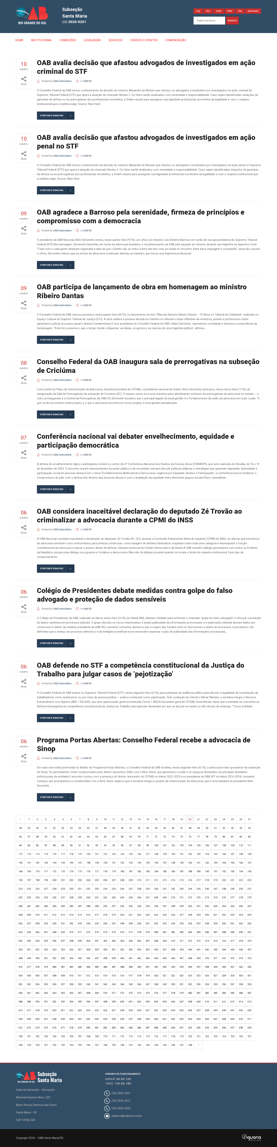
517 (131, 975)
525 (198, 975)
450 (37, 958)
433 (131, 949)
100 (156, 845)
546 (139, 984)
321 (131, 914)
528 (224, 975)
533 (29, 984)
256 (54, 897)
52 (224, 828)
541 (97, 984)
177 (97, 871)
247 (215, 888)
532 (20, 984)
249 (232, 888)
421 (29, 949)
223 (249, 880)
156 (156, 862)
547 (148, 984)
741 (131, 1045)
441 (198, 949)
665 (198, 1019)
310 (37, 914)
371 (80, 932)
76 (190, 836)
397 (63, 940)
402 (105, 940)
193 (232, 871)
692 (190, 1027)
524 (190, 975)
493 (165, 966)
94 (105, 845)
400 (88, 940)
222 (241, 880)
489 (131, 966)
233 (97, 888)
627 (114, 1010)
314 (71, 914)
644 (20, 1019)
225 (29, 888)
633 (165, 1010)
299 (182, 906)
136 (224, 854)
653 (97, 1019)
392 (20, 940)
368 (54, 932)
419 (249, 940)
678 (71, 1027)
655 (114, 1019)
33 (62, 828)
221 (232, 880)
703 (46, 1036)
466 (173, 958)
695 (215, 1027)
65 (96, 836)
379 (148, 932)
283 (46, 906)
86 (37, 845)
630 (139, 1010)
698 (241, 1027)
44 (156, 828)
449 (29, 958)
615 (249, 1001)
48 (190, 828)
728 (20, 1045)
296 (156, 906)
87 (45, 845)
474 (241, 958)
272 (190, 897)
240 (156, 888)
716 (156, 1036)
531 (249, 975)
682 (105, 1027)
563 (46, 993)
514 (105, 975)
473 (232, 958)
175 (80, 871)
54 (241, 828)
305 (232, 906)
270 (173, 897)
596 (88, 1001)
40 (122, 828)
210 (139, 880)
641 (232, 1010)
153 (131, 862)
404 (122, 940)
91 (79, 845)
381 (165, 932)
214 (173, 880)
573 (131, 993)
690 (173, 1027)
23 (215, 819)
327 (182, 914)
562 (37, 993)
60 (54, 836)
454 (71, 958)
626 (105, 1010)
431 (114, 949)
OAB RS (87, 81)
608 (190, 1001)
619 (46, 1010)
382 (173, 932)
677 (63, 1027)
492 (156, 966)
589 (29, 1001)
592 (54, 1001)
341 (63, 923)
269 (165, 897)
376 (122, 932)
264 (122, 897)
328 (190, 914)
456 (88, 958)
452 (54, 958)
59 (45, 836)
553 (198, 984)
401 (97, 940)
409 (165, 940)
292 (122, 906)
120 (88, 854)
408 (156, 940)
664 (190, 1019)
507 (46, 975)
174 (71, 871)
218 (207, 880)
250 (241, 888)
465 (165, 958)
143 (46, 862)
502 (241, 966)
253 (29, 897)
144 (54, 862)
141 (29, 862)
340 (54, 923)
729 (29, 1045)
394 (37, 940)
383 (182, 932)
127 (148, 854)
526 (207, 975)
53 (232, 828)
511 (80, 975)
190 (207, 871)
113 (29, 854)
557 (232, 984)
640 (224, 1010)
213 (165, 880)
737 (97, 1045)
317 (97, 914)
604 (156, 1001)
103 (182, 845)
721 (198, 1036)
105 (198, 845)
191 (215, 871)
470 (207, 958)
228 (54, 888)
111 (249, 845)
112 (20, 854)
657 (131, 1019)
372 (88, 932)
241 (165, 888)
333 (232, 914)
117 (63, 854)
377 (131, 932)
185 (165, 871)
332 (224, 914)
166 (241, 862)
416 (224, 940)
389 (232, 932)
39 (113, 828)
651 (80, 1019)
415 (215, 940)
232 (88, 888)
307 (249, 906)
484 (88, 966)
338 (37, 923)
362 (241, 923)
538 (71, 984)
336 (20, 923)
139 (249, 854)
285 (63, 906)
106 (207, 845)
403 (114, 940)
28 (20, 828)
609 (198, 1001)
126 (139, 854)
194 (241, 871)
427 (80, 949)
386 (207, 932)
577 (165, 993)
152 (122, 862)
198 (37, 880)
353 (165, 923)
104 (190, 845)
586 (241, 993)
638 (207, 1010)
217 (198, 880)
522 (173, 975)
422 (37, 949)
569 (97, 993)
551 (182, 984)
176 (88, 871)
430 (105, 949)
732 (54, 1045)
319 (114, 914)
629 (131, 1010)
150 (105, 862)
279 (249, 897)
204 (88, 880)
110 (241, 845)
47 (181, 828)
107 (215, 845)
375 (114, 932)
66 (105, 836)
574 (139, 993)
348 (122, 923)
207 (114, 880)
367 (46, 932)
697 (232, 1027)
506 (37, 975)
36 (88, 828)
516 (122, 975)
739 (114, 1045)
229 (63, 888)
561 (29, 993)
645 (29, 1019)
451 (46, 958)
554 (207, 984)
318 (105, 914)
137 (232, 854)
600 (122, 1001)
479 (46, 966)
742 (139, 1045)
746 (173, 1045)
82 (241, 836)
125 (131, 854)
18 (173, 819)
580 (190, 993)
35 (79, 828)
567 (80, 993)
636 (190, 1010)
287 (80, 906)
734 (71, 1045)
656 (122, 1019)
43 (147, 828)
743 (148, 1045)
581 (198, 993)
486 (105, 966)
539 (80, 984)
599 (114, 1001)
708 (88, 1036)
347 (114, 923)
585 (232, 993)
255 (46, 897)
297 (165, 906)
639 (215, 1010)
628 (122, 1010)
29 (29, 828)
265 (131, 897)
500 (224, 966)
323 (148, 914)
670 (241, 1019)
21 (198, 819)
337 (29, 923)
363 (249, 923)
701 (29, 1036)
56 (20, 836)
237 (131, 888)
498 (207, 966)
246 (207, 888)
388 (224, 932)
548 (156, 984)
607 (182, 1001)
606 (173, 1001)
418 (241, 940)
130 (173, 854)
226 (37, 888)
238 (139, 888)
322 (139, 914)
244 (190, 888)
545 (131, 984)
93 (96, 845)
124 (122, 854)
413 (198, 940)
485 (97, 966)
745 (165, 1045)
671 (249, 1019)
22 (207, 819)
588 (20, 1001)
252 (20, 897)
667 (215, 1019)
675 (46, 1027)
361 (232, 923)
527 (215, 975)
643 (249, 1010)
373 (97, 932)
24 (224, 819)
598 (105, 1001)
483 (80, 966)
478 (37, 966)
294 (139, 906)
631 (148, 1010)
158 (173, 862)
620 (54, 1010)
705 (63, 1036)
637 (198, 1010)
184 (156, 871)
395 (46, 940)
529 (232, 975)
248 (224, 888)
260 (88, 897)
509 (63, 975)
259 (80, 897)
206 (105, 880)
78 (207, 836)
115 (46, 854)
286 (71, 906)
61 (62, 836)
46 (173, 828)
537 (63, 984)
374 (105, 932)
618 (37, 1010)
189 (198, 871)
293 (131, 906)
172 (54, 871)
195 (249, 871)
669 (232, 1019)
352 (156, 923)
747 (182, 1045)
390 (241, 932)
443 (215, 949)
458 (105, 958)
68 (122, 836)
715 (148, 1036)
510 (71, 975)
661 (165, 1019)
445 (232, 949)
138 (241, 854)
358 (207, 923)
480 (54, 966)
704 (54, 1036)
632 (156, 1010)
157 (165, 862)
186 (173, 871)
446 (241, 949)
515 (114, 975)
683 (114, 1027)
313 (63, 914)
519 (148, 975)
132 (190, 854)
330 (207, 914)
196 (20, 880)
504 (20, 975)
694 (207, 1027)
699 (249, 1027)
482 (71, 966)
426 (71, 949)
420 (20, 949)
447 (249, 949)
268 (156, 897)
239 (148, 888)
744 (156, 1045)
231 (80, 888)
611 (215, 1001)
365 (29, 932)
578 (173, 993)
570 (105, 993)
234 (105, 888)
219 (215, 880)
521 (165, 975)
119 (80, 854)
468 (190, 958)
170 (37, 871)
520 (156, 975)
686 (139, 1027)
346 (105, 923)
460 (122, 958)
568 (88, 993)
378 (139, 932)
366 (37, 932)
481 (63, 966)
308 (20, 914)
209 (131, 880)
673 (29, 1027)
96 (122, 845)
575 (148, 993)
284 (54, 906)
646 (37, 1019)
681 (97, 1027)
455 (80, 958)
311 (46, 914)
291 (114, 906)
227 (46, 888)
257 (63, 897)
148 (88, 862)
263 (114, 897)
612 (224, 1001)
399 (80, 940)
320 (122, 914)
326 (173, 914)
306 (241, 906)
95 (113, 845)
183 (148, 871)
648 (54, 1019)
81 (232, 836)
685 (131, 1027)
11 (113, 819)
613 (232, 1001)
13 (130, 819)
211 (148, 880)
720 (190, 1036)
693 (198, 1027)
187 (182, 871)
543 (114, 984)
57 (29, 836)
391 (249, 932)
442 (207, 949)
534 (37, 984)
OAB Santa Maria (62, 81)
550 (173, 984)
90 (71, 845)
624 (88, 1010)
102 (173, 845)
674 (37, 1027)
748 (190, 1045)
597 (97, 1001)
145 (63, 862)
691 (182, 1027)
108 (224, 845)
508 (54, 975)
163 (215, 862)
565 (63, 993)
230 (71, 888)
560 (20, 993)
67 (113, 836)
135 (215, 854)
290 (105, 906)
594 (71, 1001)
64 (88, 836)
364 (20, 932)
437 (165, 949)
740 (122, 1045)
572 (122, 993)
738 (105, 1045)
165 (232, 862)
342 (71, 923)
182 (139, 871)
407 (148, 940)
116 (54, 854)
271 (182, 897)
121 (97, 854)
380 (156, 932)
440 (190, 949)
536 (54, 984)
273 (198, 897)
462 (139, 958)
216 (190, 880)
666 (207, 1019)
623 (80, 1010)
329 (198, 914)
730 (37, 1045)
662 (173, 1019)
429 (97, 949)
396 (54, 940)
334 (241, 914)
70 (139, 836)
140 (20, 862)
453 (63, 958)
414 (207, 940)
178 (105, 871)
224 (20, 888)
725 (232, 1036)
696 (224, 1027)
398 (71, 940)
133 (198, 854)
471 (215, 958)
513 (97, 975)
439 (182, 949)
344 (88, 923)
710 (105, 1036)
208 (122, 880)
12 (122, 819)
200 (54, 880)
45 (164, 828)
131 (182, 854)
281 (29, 906)
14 (139, 819)
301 (198, 906)
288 (88, 906)
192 (224, 871)
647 (46, 1019)
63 (79, 836)
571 (114, 993)
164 (224, 862)
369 (63, 932)
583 (215, 993)
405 (131, 940)
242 (173, 888)
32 (54, 828)
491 (148, 966)
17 (164, 819)
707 (80, 1036)
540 (88, 984)
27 (249, 819)
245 (198, 888)
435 (148, 949)
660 (156, 1019)
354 (173, 923)
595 (80, 1001)
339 (46, 923)
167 (249, 862)
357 (198, 923)
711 (114, 1036)
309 (29, 914)
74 (173, 836)
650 (71, 1019)
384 (190, 932)
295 (148, 906)
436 (156, 949)
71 (147, 836)
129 (165, 854)
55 (249, 828)
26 (241, 819)
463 (148, 958)
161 (198, 862)
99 (147, 845)
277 (232, 897)
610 (207, 1001)
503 (249, 966)
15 (147, 819)
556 (224, 984)
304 (224, 906)
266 (139, 897)
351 (148, 923)
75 (181, 836)
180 (122, 871)
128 (156, 854)
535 (46, 984)
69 (130, 836)
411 (182, 940)
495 (182, 966)
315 (80, 914)
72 (156, 836)
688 (156, 1027)
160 (190, 862)
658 (139, 1019)
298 (173, 906)
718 (173, 1036)
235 (114, 888)
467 (182, 958)
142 (37, 862)
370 (71, 932)
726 (241, 1036)
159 (182, 862)
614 (241, 1001)
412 (190, 940)
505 (29, 975)
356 (190, 923)
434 (139, 949)
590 (37, 1001)
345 (97, 923)
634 (173, 1010)
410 (173, 940)
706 (71, 1036)
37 (96, 828)
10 (105, 819)
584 (224, 993)
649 (63, 1019)
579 (182, 993)
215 (182, 880)
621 (63, 1010)
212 (156, 880)
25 (232, 819)
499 (215, 966)
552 (190, 984)
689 (165, 1027)
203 (80, 880)
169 (29, 871)
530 (241, 975)
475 (249, 958)
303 (215, 906)
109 (232, 845)
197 (29, 880)
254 (37, 897)
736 (88, 1045)
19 (181, 819)
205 (97, 880)
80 (224, 836)
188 (190, 871)
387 (215, 932)
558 (241, 984)
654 (105, 1019)
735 (80, 1045)
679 (80, 1027)
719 (182, 1036)
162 (207, 862)
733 (63, 1045)
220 (224, 880)
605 (165, 1001)
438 (173, 949)
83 (249, 836)
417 (232, 940)
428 (88, 949)
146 (71, 862)
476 (20, 966)
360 (224, 923)
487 (114, 966)
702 (37, 1036)
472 (224, 958)
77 (198, 836)
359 (215, 923)
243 (182, 888)
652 (88, 1019)
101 (165, 845)
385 (198, 932)
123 (114, 854)
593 (63, 1001)
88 (54, 845)
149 (97, 862)
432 (122, 949)
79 (215, 836)
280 (20, 906)
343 (80, 923)
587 (249, 993)
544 (122, 984)
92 (88, 845)
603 (148, 1001)
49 (198, 828)
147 (80, 862)
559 (249, 984)
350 (139, 923)
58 (37, 836)
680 (88, 1027)
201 (63, 880)
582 (207, 993)
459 (114, 958)
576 (156, 993)
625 (97, 1010)
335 (249, 914)
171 (46, 871)
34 (71, 828)
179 (114, 871)
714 (139, 1036)
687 (148, 1027)
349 (131, 923)
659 (148, 1019)
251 (249, 888)
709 (97, 1036)
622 (71, 1010)
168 (20, 871)
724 (224, 1036)
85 (29, 845)
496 (190, 966)
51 (215, 828)
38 (105, 828)
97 (130, 845)
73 (164, 836)
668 (224, 1019)
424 (54, 949)
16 (156, 819)
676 (54, 1027)
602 (139, 1001)
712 (122, 1036)
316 (88, 914)
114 (37, 854)
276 (224, 897)
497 (198, 966)
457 (97, 958)
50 (207, 828)
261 (97, 897)
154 (139, 862)
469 (198, 958)
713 (131, 1036)
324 (156, 914)
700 (20, 1036)
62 (71, 836)
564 (54, 993)
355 (182, 923)
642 (241, 1010)
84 (20, 845)
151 (114, 862)
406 (139, 940)
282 (37, 906)
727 (249, 1036)
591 (46, 1001)
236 (122, 888)
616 (20, 1010)
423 (46, 949)
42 (139, 828)
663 (182, 1019)
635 (182, 1010)
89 (62, 845)
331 (215, 914)
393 (29, 940)
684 (122, 1027)
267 (148, 897)
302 (207, 906)
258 (71, 897)
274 (207, 897)
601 (131, 1001)
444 (224, 949)
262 (105, 897)
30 (37, 828)
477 (29, 966)
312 (54, 914)
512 (88, 975)
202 (71, 880)
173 (63, 871)
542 (105, 984)
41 (130, 828)
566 (71, 993)
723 (215, 1036)
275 (215, 897)
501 (232, 966)
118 (71, 854)
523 (182, 975)
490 (139, 966)
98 (139, 845)
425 (63, 949)
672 (20, 1027)
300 (190, 906)
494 (173, 966)
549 (165, 984)
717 (165, 1036)
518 (139, 975)
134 (207, 854)
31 (45, 828)
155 (148, 862)
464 (156, 958)
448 (20, 958)
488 (122, 966)
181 (131, 871)
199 (46, 880)
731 (46, 1045)
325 (165, 914)
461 (131, 958)
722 (207, 1036)
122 (105, 854)
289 (97, 906)
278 (241, 897)
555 (215, 984)
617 (29, 1010)
